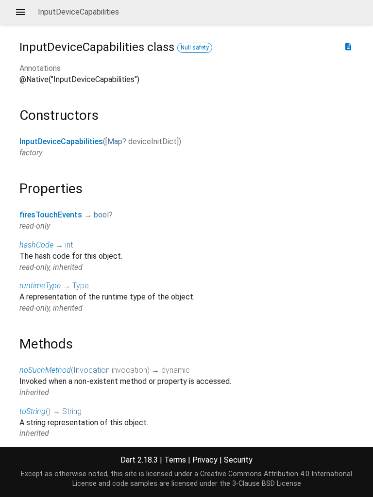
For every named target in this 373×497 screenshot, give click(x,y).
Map (114, 141)
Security (238, 459)
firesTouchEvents (50, 214)
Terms (175, 459)
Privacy (205, 459)
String (72, 411)
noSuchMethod (45, 370)
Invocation (91, 370)
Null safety (195, 47)
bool (101, 214)
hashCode (36, 244)
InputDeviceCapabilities (61, 141)
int (69, 244)
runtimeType (40, 285)
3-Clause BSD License (266, 484)
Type (80, 285)
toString (32, 411)
